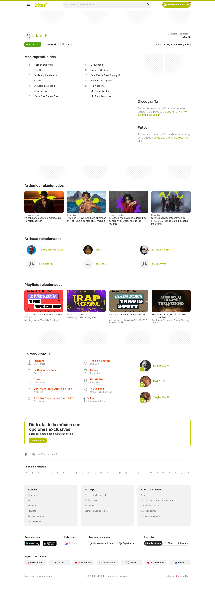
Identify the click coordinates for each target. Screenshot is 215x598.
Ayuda (144, 495)
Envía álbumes (92, 500)
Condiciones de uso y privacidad (157, 500)
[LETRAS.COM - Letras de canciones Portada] (41, 5)
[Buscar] (148, 5)
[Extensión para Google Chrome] (72, 543)
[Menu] (28, 5)
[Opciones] (69, 44)
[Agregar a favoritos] (62, 44)
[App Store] (50, 543)
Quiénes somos (148, 511)
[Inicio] (25, 454)
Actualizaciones (36, 516)
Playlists (32, 511)
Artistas (32, 500)
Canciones (33, 495)
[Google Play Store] (32, 543)
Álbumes (32, 505)
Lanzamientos (35, 521)
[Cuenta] (188, 5)
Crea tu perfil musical (95, 495)
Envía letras (90, 505)
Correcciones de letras (96, 511)
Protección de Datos (151, 505)
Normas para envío (150, 516)
